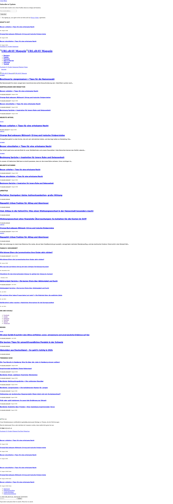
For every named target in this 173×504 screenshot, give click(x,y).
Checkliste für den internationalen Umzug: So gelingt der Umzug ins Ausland (26, 274)
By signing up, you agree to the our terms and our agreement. (24, 17)
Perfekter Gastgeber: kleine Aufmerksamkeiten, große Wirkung (31, 195)
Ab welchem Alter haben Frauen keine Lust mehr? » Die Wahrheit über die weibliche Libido (31, 295)
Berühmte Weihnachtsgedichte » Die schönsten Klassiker (22, 381)
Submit (19, 498)
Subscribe (3, 69)
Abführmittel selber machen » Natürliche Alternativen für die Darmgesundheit (27, 302)
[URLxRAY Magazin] (86, 51)
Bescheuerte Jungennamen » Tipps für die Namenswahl (27, 79)
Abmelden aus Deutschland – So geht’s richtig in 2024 (26, 350)
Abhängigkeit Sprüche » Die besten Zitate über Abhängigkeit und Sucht (29, 281)
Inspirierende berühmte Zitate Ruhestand (16, 369)
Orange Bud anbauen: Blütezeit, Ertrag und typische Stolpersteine (23, 34)
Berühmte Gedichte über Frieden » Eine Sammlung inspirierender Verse (27, 407)
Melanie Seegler (5, 94)
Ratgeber (2, 75)
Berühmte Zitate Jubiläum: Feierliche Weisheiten (18, 375)
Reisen (1, 331)
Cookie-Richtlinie (9, 492)
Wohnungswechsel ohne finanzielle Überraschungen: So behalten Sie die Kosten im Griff (43, 219)
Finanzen (7, 59)
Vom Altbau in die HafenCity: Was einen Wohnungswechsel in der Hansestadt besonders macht (46, 211)
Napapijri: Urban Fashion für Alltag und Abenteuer (24, 203)
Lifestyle (7, 62)
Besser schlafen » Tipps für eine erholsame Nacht (17, 27)
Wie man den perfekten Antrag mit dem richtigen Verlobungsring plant (24, 266)
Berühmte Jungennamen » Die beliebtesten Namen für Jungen (24, 388)
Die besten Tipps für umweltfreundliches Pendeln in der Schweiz (31, 342)
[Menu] (0, 72)
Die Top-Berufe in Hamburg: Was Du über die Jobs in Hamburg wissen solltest (30, 362)
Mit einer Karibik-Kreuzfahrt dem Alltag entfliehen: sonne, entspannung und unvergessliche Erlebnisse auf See (44, 335)
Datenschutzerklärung (10, 493)
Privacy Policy (35, 17)
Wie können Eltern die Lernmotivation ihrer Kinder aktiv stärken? (26, 252)
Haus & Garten (9, 60)
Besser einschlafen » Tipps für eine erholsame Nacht (18, 41)
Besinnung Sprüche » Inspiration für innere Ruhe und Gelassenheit (25, 110)
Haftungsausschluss (9, 490)
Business (7, 55)
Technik (6, 64)
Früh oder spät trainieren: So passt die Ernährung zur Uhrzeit (23, 400)
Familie (6, 57)
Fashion (2, 233)
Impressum (7, 489)
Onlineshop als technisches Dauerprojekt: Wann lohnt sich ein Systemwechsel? (30, 394)
